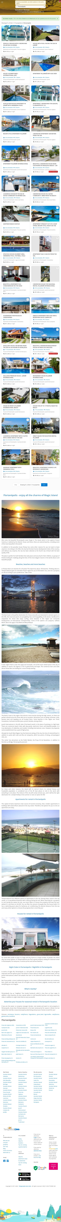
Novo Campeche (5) (50, 1035)
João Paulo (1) (19, 1054)
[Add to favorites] (28, 27)
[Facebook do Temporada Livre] (4, 1161)
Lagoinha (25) (48, 1027)
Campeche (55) (5, 1027)
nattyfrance (24, 1014)
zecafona (12, 1016)
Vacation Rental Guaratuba (53, 1079)
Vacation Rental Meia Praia (22, 1087)
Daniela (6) (19, 1035)
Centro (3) (33, 1039)
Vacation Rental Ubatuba (7, 1075)
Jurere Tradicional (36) (22, 1027)
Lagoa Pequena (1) (35, 1041)
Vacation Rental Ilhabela (7, 1105)
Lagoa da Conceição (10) (22, 1032)
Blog (4, 1148)
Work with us (6, 1152)
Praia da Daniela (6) (35, 1035)
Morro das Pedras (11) (51, 1030)
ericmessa (11, 1014)
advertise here (37, 1151)
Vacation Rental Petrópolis (38, 1101)
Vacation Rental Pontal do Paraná (53, 1088)
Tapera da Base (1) (50, 1058)
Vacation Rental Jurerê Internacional (22, 1108)
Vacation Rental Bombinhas (22, 1075)
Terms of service (7, 1150)
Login (35, 1137)
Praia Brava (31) (34, 1027)
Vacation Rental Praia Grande (7, 1091)
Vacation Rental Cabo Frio (38, 1079)
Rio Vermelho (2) (49, 1039)
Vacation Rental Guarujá (7, 1087)
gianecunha (5, 1016)
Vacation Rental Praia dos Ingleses (22, 1092)
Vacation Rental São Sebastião (7, 1079)
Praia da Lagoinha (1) (50, 1048)
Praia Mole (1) (48, 1051)
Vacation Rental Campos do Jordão (7, 1110)
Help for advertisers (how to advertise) (22, 1158)
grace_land (40, 1014)
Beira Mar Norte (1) (7, 1054)
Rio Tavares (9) (34, 1032)
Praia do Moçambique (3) (8, 1039)
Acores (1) (18, 1058)
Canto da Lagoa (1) (50, 1045)
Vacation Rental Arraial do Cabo (38, 1087)
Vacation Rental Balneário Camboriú (22, 1102)
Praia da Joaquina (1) (7, 1058)
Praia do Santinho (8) (50, 1032)
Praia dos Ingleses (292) (8, 1025)
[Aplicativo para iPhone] (24, 1180)
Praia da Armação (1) (35, 1051)
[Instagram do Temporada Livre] (7, 1161)
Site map (5, 1146)
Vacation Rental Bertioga (7, 1083)
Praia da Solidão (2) (21, 1041)
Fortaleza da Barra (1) (21, 1062)
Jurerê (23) (4, 1030)
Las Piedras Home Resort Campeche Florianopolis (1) (37, 1057)
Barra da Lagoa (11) (7, 1032)
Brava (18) (33, 1030)
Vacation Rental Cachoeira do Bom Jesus (22, 1114)
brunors (17, 1014)
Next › (44, 485)
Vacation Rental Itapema (22, 1083)
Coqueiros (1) (5, 1048)
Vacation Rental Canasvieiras (22, 1097)
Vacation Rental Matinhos (53, 1083)
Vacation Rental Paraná (53, 1075)
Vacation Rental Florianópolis (22, 1079)
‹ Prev (15, 485)
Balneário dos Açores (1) (36, 1048)
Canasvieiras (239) (21, 1025)
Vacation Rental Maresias (7, 1101)
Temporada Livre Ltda (25, 1186)
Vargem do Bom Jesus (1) (8, 1051)
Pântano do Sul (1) (21, 1048)
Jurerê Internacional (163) (37, 1025)
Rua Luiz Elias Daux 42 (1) (37, 1054)
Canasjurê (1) (48, 1041)
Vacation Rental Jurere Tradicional (22, 1120)
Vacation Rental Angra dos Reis (38, 1097)
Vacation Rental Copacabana (38, 1083)
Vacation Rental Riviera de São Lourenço (7, 1096)
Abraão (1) (4, 1045)
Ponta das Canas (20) (21, 1030)
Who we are (6, 1140)
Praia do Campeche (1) (51, 1054)
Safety (20, 1139)
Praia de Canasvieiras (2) (8, 1041)
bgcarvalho (47, 1014)
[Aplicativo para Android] (24, 1175)
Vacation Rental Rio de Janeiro (38, 1075)
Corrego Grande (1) (21, 1045)
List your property (53, 1165)
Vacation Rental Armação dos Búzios (38, 1092)
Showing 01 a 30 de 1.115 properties (30, 485)
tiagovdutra (32, 1014)
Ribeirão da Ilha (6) (7, 1035)
